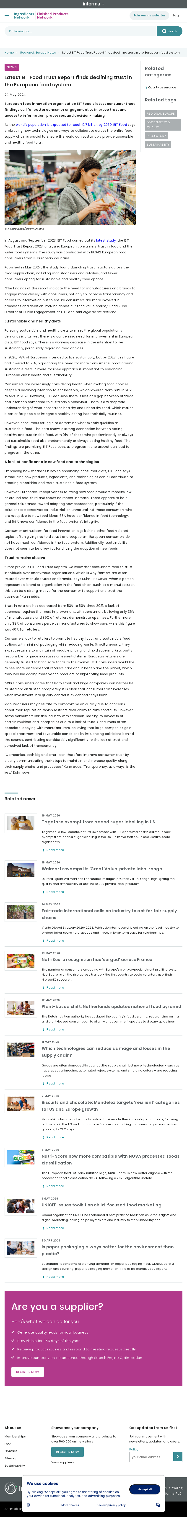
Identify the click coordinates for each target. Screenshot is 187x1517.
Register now (27, 1372)
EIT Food (120, 124)
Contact (11, 1451)
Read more (56, 850)
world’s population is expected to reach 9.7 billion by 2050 (64, 124)
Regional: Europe (161, 113)
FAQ (8, 1444)
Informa (93, 3)
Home (9, 52)
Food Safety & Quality (158, 124)
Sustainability (158, 144)
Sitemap (11, 1458)
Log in (177, 15)
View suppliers (62, 1462)
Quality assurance (162, 87)
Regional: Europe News (38, 52)
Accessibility (14, 1509)
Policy (133, 1449)
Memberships (15, 1436)
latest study (106, 240)
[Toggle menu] (6, 15)
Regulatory (156, 136)
